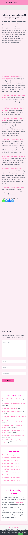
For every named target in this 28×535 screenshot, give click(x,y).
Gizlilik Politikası (14, 527)
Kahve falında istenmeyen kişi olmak (13, 187)
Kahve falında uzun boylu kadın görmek (14, 416)
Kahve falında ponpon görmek (11, 475)
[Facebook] (9, 200)
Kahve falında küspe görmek (10, 466)
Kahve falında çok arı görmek (11, 457)
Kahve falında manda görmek (11, 472)
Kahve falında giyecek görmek (11, 480)
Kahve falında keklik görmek (10, 411)
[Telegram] (6, 200)
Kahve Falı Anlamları (14, 2)
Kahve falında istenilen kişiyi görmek (13, 139)
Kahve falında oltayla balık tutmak (12, 399)
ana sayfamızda (19, 502)
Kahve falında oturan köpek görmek (13, 435)
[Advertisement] (14, 60)
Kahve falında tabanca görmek (11, 477)
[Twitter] (12, 200)
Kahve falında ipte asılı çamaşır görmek (14, 421)
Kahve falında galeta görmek (10, 463)
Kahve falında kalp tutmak (10, 408)
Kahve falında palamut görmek (11, 469)
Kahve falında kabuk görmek (10, 460)
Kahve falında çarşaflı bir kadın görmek (14, 403)
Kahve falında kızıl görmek (10, 455)
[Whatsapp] (3, 200)
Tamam (20, 533)
